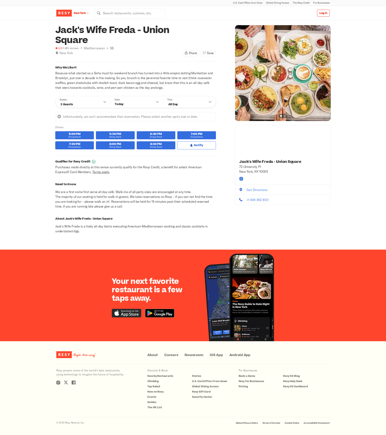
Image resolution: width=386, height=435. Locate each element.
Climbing (153, 381)
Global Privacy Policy (247, 423)
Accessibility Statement (317, 423)
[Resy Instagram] (58, 382)
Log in (323, 13)
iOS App (216, 355)
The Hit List (154, 407)
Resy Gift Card (201, 392)
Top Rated (153, 386)
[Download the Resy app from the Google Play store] (160, 313)
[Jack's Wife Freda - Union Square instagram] (241, 179)
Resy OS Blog (291, 376)
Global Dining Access (277, 2)
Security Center (202, 397)
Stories (196, 376)
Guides (151, 402)
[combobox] (130, 13)
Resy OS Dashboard (295, 386)
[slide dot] (281, 116)
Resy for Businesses (251, 381)
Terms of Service (271, 423)
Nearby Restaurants (160, 376)
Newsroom (194, 355)
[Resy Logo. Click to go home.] (64, 13)
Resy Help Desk (292, 381)
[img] (57, 53)
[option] (283, 73)
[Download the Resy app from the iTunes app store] (126, 313)
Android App (239, 355)
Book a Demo (247, 376)
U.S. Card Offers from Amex (248, 2)
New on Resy (155, 392)
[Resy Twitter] (66, 382)
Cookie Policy (292, 423)
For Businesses (321, 2)
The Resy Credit (301, 2)
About (152, 355)
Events (151, 397)
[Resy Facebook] (74, 382)
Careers (171, 355)
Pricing (243, 386)
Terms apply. (101, 172)
